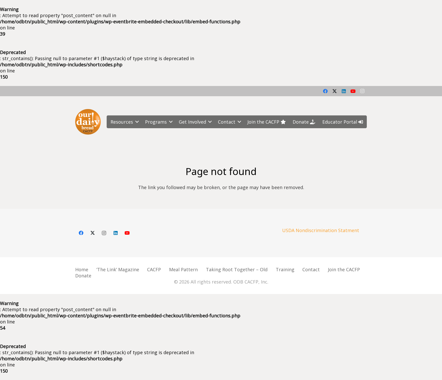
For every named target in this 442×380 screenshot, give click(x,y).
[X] (334, 91)
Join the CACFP (344, 269)
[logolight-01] (88, 122)
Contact (311, 269)
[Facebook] (325, 91)
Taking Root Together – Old (237, 269)
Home (81, 269)
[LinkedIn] (343, 91)
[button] (136, 121)
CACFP (154, 269)
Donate (83, 276)
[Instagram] (362, 91)
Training (285, 269)
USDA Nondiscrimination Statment (320, 230)
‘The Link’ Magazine (117, 269)
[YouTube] (353, 91)
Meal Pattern (183, 269)
